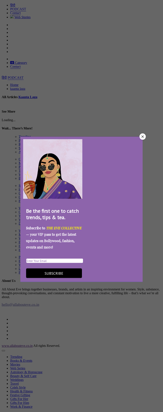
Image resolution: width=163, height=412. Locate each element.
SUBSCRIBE (54, 273)
